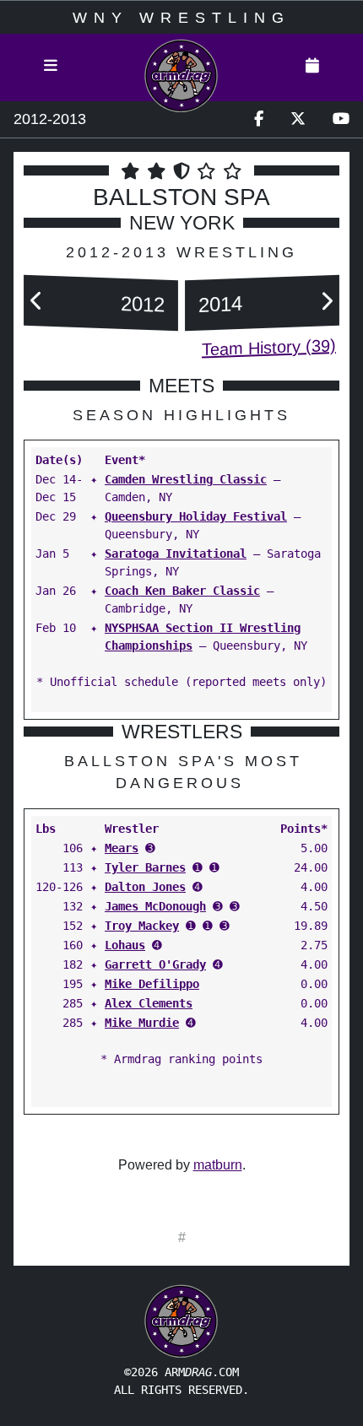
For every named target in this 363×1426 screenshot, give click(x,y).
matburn (217, 1165)
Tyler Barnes (145, 867)
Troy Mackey (142, 925)
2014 (220, 303)
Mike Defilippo (152, 984)
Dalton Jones (145, 887)
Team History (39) (269, 347)
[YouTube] (341, 119)
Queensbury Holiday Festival (196, 516)
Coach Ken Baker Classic (182, 590)
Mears (121, 848)
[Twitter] (298, 119)
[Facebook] (259, 119)
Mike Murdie (142, 1022)
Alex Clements (148, 1003)
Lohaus (125, 945)
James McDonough (155, 906)
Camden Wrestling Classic (186, 479)
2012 (143, 303)
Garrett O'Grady (155, 964)
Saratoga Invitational (176, 553)
